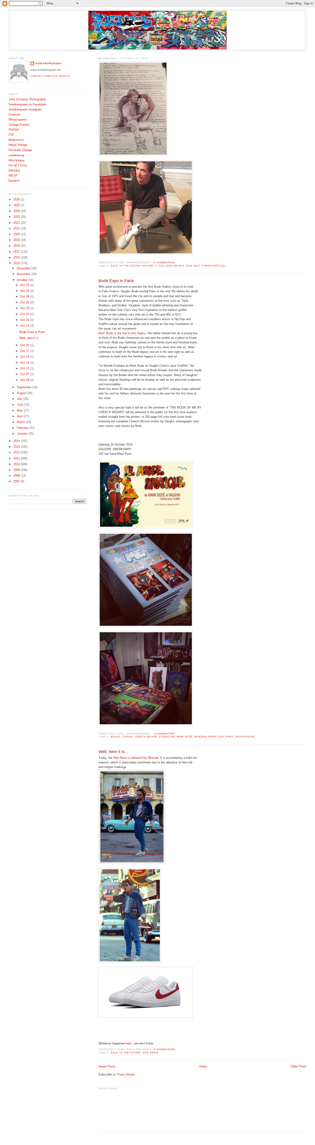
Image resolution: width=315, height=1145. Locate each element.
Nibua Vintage (18, 145)
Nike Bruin (150, 1052)
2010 (17, 464)
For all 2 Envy (18, 165)
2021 (17, 228)
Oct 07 (25, 374)
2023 (17, 216)
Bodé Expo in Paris (116, 280)
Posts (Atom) (126, 1074)
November (24, 274)
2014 (17, 441)
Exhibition (167, 736)
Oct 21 (25, 325)
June (20, 404)
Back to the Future (126, 265)
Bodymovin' (16, 140)
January (22, 433)
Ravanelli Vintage (20, 150)
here (129, 1043)
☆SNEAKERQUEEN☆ (48, 63)
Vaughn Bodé (245, 736)
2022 (17, 222)
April (20, 416)
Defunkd (14, 170)
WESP (13, 175)
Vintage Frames (19, 124)
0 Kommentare (164, 262)
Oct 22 (25, 320)
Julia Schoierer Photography (27, 99)
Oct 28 (25, 296)
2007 (17, 481)
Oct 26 (25, 302)
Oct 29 (25, 291)
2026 (17, 199)
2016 (17, 257)
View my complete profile (50, 76)
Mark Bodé (185, 736)
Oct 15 (25, 356)
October (22, 280)
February (23, 427)
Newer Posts (107, 1066)
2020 (17, 234)
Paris (229, 736)
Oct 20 (25, 345)
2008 (17, 475)
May (20, 410)
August (22, 393)
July (20, 398)
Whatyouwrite (18, 119)
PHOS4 (14, 129)
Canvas (127, 736)
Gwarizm (14, 114)
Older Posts (298, 1066)
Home (203, 1066)
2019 (17, 240)
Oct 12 (25, 368)
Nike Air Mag (175, 265)
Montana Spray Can (208, 736)
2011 (17, 458)
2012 (17, 452)
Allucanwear (17, 160)
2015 (17, 263)
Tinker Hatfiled (213, 265)
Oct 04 (25, 380)
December (24, 268)
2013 (17, 446)
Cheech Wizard (146, 736)
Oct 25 (25, 308)
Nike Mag (193, 265)
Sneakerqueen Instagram (25, 109)
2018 (17, 245)
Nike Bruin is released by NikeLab (135, 757)
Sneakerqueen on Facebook (27, 104)
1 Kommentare (164, 733)
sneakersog (16, 155)
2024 (17, 211)
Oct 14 (25, 362)
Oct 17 (25, 351)
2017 (17, 251)
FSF (11, 134)
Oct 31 (25, 285)
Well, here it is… (113, 751)
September (24, 387)
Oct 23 (25, 314)
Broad (115, 736)
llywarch (14, 180)
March (21, 422)
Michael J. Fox (153, 265)
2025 (17, 205)
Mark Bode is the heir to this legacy (122, 333)
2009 (17, 470)
